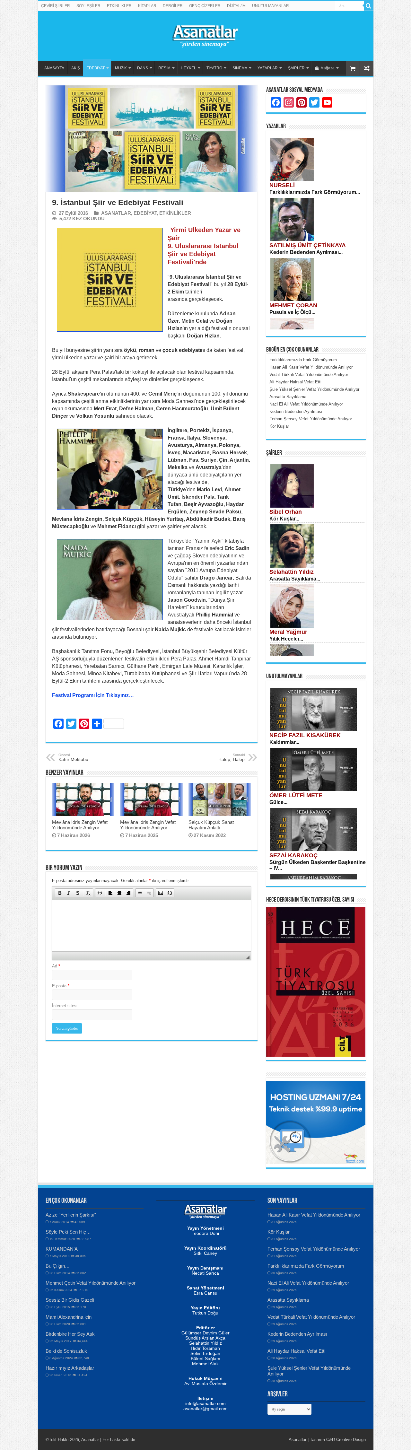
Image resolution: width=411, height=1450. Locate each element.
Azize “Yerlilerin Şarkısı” (71, 1215)
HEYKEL (188, 68)
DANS (142, 68)
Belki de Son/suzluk (66, 1351)
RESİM (164, 68)
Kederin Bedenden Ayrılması (297, 1334)
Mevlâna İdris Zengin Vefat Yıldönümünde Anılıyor (80, 824)
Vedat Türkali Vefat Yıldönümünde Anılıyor (311, 1317)
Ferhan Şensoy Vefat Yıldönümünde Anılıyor (313, 1249)
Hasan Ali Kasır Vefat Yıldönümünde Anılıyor (314, 1215)
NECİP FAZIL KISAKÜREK (305, 735)
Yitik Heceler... (286, 639)
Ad (56, 966)
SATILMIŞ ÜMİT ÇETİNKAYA (307, 245)
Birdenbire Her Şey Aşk (70, 1334)
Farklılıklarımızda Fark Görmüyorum (305, 1266)
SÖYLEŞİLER (88, 6)
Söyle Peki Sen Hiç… (68, 1232)
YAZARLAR (268, 68)
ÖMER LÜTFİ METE (295, 795)
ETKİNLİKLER (119, 6)
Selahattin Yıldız (291, 572)
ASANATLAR (116, 213)
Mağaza (327, 68)
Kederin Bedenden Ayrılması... (306, 252)
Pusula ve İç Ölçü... (292, 312)
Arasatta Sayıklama (288, 1300)
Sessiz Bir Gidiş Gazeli (70, 1300)
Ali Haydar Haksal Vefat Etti (296, 1351)
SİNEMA (239, 68)
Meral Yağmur (288, 632)
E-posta (60, 985)
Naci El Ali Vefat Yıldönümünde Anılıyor (308, 1283)
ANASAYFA (54, 68)
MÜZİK (121, 68)
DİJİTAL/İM (236, 6)
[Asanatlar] (205, 34)
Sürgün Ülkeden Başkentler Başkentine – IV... (317, 865)
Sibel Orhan (285, 512)
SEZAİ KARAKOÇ (293, 855)
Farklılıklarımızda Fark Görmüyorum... (314, 192)
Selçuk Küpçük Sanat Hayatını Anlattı (211, 824)
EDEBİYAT (95, 68)
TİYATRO (214, 68)
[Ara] (368, 6)
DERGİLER (173, 6)
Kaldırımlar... (284, 742)
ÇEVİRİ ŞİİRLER (55, 6)
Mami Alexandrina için (69, 1317)
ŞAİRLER (296, 68)
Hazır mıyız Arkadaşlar (70, 1368)
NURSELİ (282, 185)
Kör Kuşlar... (284, 518)
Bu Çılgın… (58, 1266)
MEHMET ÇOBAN (293, 305)
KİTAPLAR (147, 6)
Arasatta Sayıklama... (294, 578)
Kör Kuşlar (278, 1232)
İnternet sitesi (64, 1005)
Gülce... (278, 802)
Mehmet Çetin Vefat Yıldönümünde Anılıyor (91, 1283)
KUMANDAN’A (62, 1249)
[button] (59, 893)
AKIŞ (75, 68)
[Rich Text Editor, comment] (151, 925)
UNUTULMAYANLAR (270, 6)
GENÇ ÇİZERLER (205, 6)
